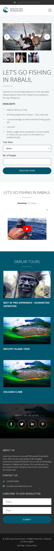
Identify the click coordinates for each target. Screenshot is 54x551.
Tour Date (8, 142)
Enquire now (27, 170)
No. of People (9, 155)
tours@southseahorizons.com (29, 2)
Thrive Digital (28, 541)
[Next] (47, 37)
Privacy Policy (31, 545)
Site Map (20, 545)
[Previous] (7, 37)
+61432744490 (13, 481)
